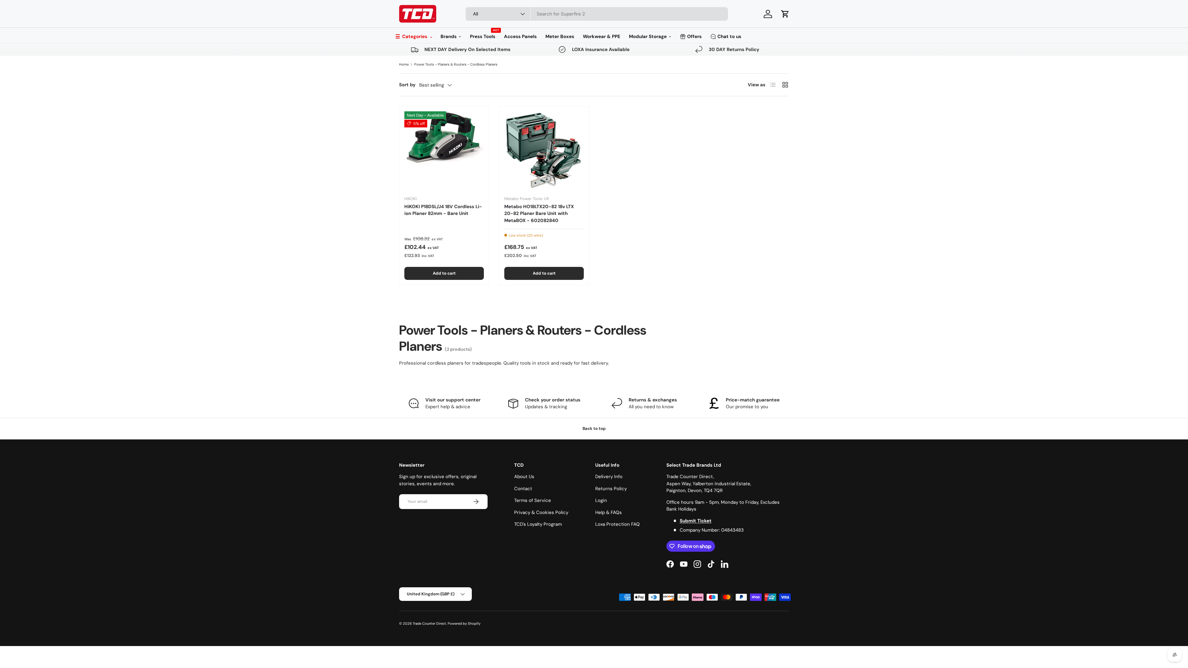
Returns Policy (611, 489)
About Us (524, 476)
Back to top (594, 428)
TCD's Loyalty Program (538, 524)
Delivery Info (608, 476)
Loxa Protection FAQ (617, 524)
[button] (785, 14)
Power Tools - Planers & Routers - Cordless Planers (455, 64)
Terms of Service (532, 500)
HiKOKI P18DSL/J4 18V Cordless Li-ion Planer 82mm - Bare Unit (443, 210)
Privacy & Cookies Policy (541, 512)
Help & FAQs (608, 512)
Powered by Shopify (464, 623)
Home (404, 64)
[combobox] (597, 14)
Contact (523, 489)
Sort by (407, 85)
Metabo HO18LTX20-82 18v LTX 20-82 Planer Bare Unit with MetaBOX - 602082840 (539, 213)
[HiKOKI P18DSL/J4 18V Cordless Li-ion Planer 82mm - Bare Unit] (444, 151)
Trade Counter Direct (429, 623)
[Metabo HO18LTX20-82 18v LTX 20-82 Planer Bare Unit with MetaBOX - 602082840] (544, 151)
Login (601, 500)
